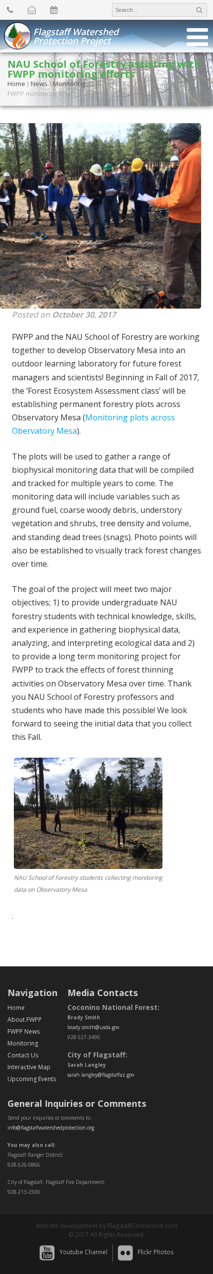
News (39, 83)
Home (16, 83)
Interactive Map (29, 1067)
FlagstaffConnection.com (142, 1226)
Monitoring (69, 83)
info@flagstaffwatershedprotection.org (50, 1127)
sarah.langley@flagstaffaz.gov (100, 1074)
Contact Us (22, 1055)
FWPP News (23, 1031)
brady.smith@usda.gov (93, 1027)
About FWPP (24, 1019)
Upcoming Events (31, 1079)
